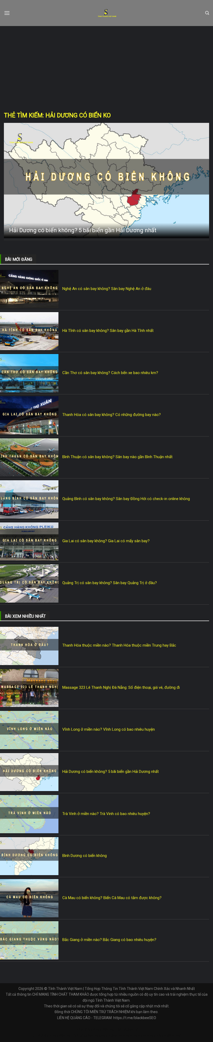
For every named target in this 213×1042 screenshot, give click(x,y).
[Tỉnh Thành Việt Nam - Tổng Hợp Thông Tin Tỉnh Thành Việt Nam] (106, 13)
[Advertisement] (106, 65)
